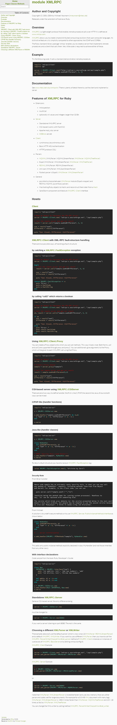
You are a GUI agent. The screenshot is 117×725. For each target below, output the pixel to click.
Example (4, 19)
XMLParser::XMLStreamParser (70, 172)
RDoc (12, 719)
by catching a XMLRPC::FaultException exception (17, 31)
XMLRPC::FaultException (58, 250)
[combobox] (14, 6)
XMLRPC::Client (74, 191)
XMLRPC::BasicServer (51, 641)
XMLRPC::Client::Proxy (51, 341)
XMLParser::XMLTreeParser (81, 162)
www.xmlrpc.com (38, 34)
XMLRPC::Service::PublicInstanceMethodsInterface (90, 513)
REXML (42, 165)
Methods (20, 4)
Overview (4, 17)
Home (14, 1)
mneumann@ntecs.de (78, 15)
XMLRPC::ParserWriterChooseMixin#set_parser (51, 639)
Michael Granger (20, 721)
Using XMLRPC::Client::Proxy (11, 35)
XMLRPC (35, 32)
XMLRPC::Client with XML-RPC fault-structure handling (19, 29)
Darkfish (10, 721)
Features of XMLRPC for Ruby (11, 23)
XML (87, 697)
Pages (7, 4)
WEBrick (42, 134)
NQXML (42, 158)
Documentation (6, 21)
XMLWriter (74, 630)
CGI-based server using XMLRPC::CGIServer (16, 37)
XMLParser (65, 181)
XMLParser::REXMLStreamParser (99, 634)
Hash (95, 187)
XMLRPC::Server (53, 597)
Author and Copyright (8, 15)
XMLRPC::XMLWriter (51, 636)
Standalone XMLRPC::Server (10, 47)
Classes (14, 4)
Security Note (5, 43)
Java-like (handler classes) (10, 41)
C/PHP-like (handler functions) (11, 39)
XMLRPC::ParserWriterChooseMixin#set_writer (90, 706)
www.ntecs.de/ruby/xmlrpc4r (46, 87)
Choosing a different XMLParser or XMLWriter (16, 50)
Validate (4, 717)
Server (38, 119)
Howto (3, 25)
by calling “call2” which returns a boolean (14, 33)
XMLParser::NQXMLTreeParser (87, 158)
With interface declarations (10, 46)
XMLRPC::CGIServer (68, 389)
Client (3, 27)
